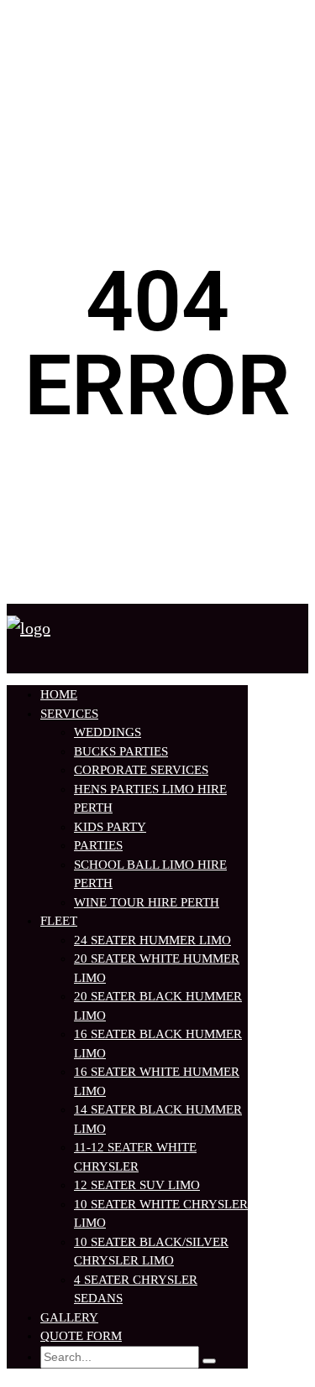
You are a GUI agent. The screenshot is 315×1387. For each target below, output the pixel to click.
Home (58, 694)
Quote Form (81, 1336)
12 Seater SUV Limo (137, 1185)
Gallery (69, 1317)
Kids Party (110, 827)
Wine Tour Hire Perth (146, 902)
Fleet (58, 920)
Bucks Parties (121, 751)
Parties (98, 845)
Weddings (107, 732)
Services (69, 713)
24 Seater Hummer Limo (152, 940)
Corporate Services (141, 770)
